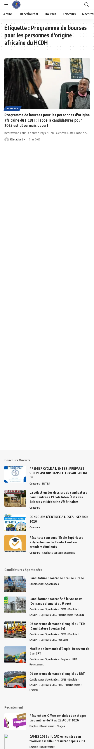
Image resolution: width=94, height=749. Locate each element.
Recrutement (66, 614)
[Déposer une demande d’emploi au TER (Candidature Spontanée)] (15, 629)
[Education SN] (16, 4)
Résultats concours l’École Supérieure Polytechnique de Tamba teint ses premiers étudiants (56, 542)
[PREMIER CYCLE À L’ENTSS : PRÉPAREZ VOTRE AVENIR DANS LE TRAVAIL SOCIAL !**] (15, 474)
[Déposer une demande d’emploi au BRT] (15, 679)
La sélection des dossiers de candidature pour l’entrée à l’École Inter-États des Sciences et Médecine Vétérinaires (58, 497)
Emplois (72, 609)
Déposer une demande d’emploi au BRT (57, 674)
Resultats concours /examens (58, 552)
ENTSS (46, 483)
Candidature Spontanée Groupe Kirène (57, 578)
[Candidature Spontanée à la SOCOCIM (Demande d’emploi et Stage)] (15, 605)
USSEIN (79, 614)
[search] (86, 4)
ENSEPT (34, 614)
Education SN (17, 139)
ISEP (74, 659)
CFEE (63, 609)
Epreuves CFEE (49, 614)
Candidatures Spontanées (44, 584)
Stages (61, 726)
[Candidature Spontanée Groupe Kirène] (15, 584)
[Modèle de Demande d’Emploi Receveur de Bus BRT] (15, 654)
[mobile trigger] (8, 4)
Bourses (13, 108)
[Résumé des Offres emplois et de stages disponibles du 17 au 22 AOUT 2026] (15, 721)
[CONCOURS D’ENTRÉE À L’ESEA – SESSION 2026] (15, 522)
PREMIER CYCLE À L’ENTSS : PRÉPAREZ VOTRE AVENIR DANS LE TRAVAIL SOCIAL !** (59, 473)
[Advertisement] (47, 403)
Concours (35, 483)
